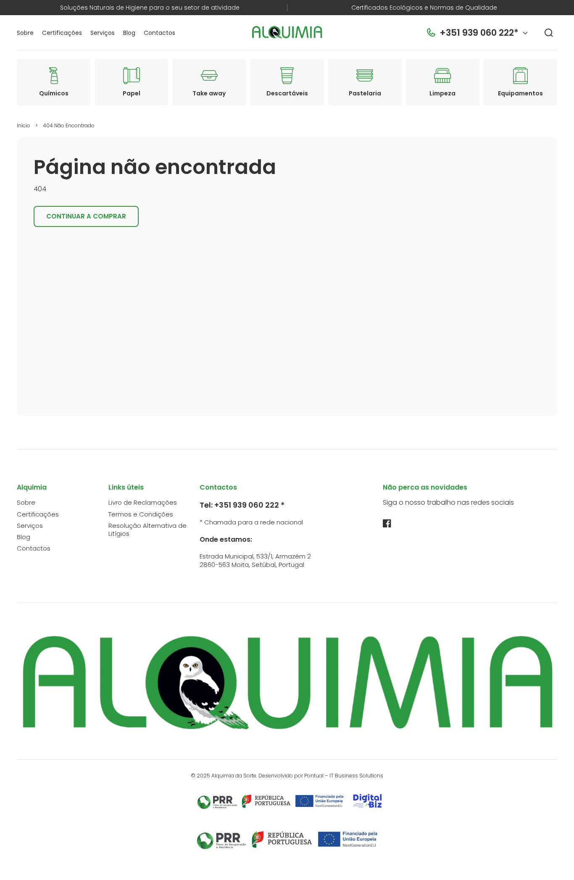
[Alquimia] (287, 33)
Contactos (33, 548)
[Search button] (548, 32)
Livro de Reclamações (142, 502)
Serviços (30, 526)
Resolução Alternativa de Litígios (147, 530)
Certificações (38, 514)
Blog (23, 537)
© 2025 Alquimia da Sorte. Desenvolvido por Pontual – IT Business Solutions (287, 775)
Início (23, 125)
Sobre (26, 502)
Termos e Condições (140, 514)
